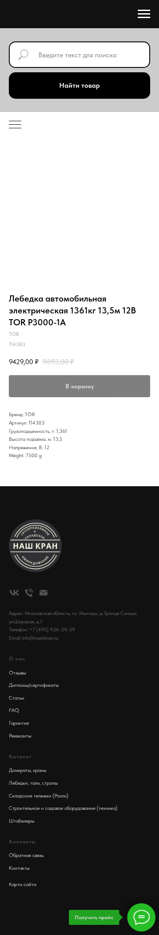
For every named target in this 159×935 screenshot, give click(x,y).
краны (39, 770)
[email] (43, 592)
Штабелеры (21, 821)
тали (35, 783)
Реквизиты (20, 736)
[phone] (28, 592)
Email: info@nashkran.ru (33, 638)
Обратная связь (26, 855)
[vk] (14, 592)
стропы (50, 783)
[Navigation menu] (144, 14)
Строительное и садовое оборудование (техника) (63, 808)
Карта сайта (22, 884)
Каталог (20, 756)
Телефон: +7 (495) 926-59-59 (42, 629)
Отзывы (17, 673)
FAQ (14, 710)
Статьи (16, 698)
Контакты (19, 868)
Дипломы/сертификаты (34, 685)
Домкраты (20, 770)
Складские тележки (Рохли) (38, 796)
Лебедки (18, 783)
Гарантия (19, 723)
